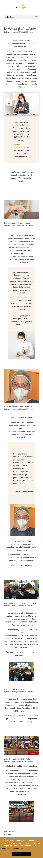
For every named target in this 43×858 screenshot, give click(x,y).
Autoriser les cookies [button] (22, 854)
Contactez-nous (19, 145)
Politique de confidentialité (12, 848)
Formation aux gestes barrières (17, 223)
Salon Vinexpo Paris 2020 (14, 689)
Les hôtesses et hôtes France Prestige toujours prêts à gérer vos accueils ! (20, 29)
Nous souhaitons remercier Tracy (18, 407)
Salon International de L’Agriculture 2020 (20, 603)
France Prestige (12, 32)
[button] (23, 848)
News (31, 32)
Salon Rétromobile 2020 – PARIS (17, 759)
